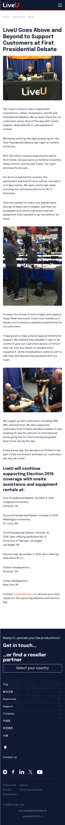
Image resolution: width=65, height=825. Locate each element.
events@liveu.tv (24, 594)
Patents (24, 785)
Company (8, 713)
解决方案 (8, 692)
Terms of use (9, 785)
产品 (5, 684)
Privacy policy (10, 794)
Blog (31, 17)
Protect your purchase (31, 790)
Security (7, 790)
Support (8, 706)
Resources (19, 17)
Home (6, 17)
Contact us (10, 757)
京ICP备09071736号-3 (32, 816)
